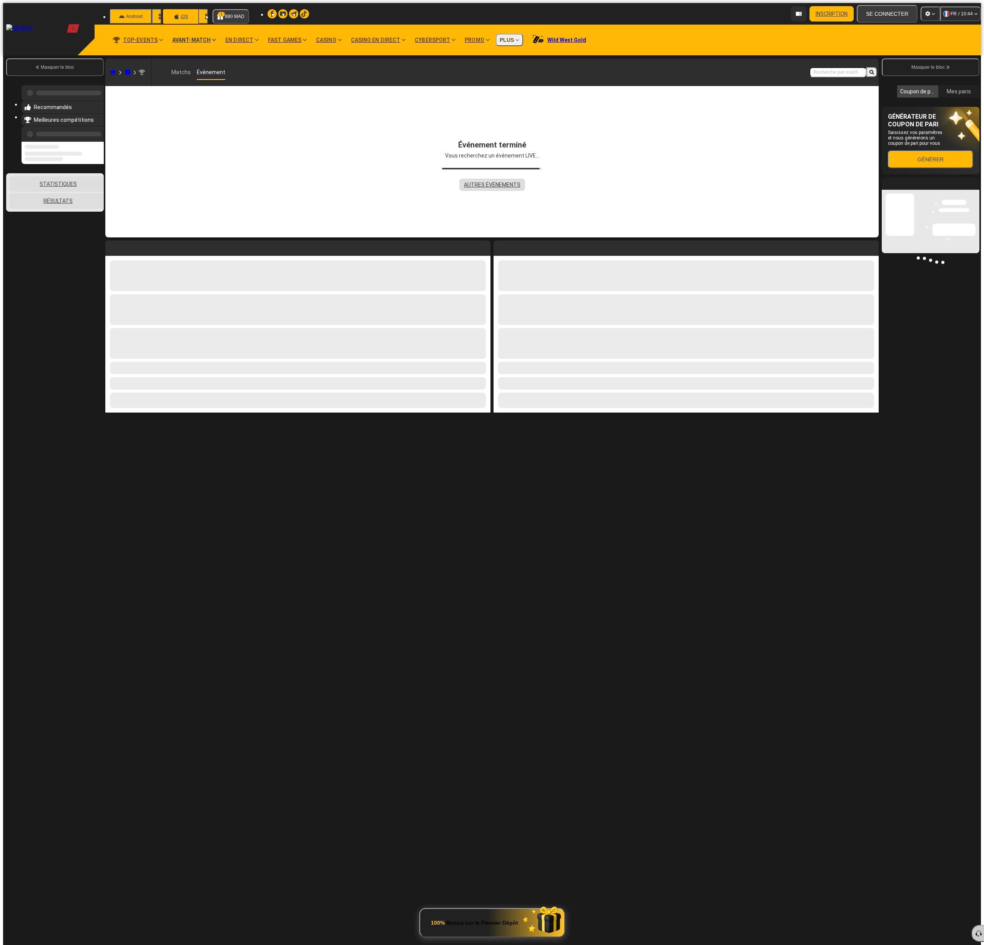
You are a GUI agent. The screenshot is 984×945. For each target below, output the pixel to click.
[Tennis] (127, 72)
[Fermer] (973, 304)
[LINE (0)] (113, 72)
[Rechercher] (871, 72)
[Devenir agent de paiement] (798, 14)
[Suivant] (517, 247)
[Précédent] (96, 129)
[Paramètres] (930, 14)
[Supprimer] (871, 246)
